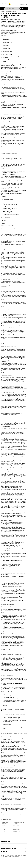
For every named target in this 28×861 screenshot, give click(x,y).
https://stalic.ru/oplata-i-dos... (11, 153)
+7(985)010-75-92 (22, 4)
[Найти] (19, 8)
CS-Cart (2, 856)
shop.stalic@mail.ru (17, 829)
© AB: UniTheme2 (15, 856)
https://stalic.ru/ (12, 80)
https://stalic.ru (7, 188)
